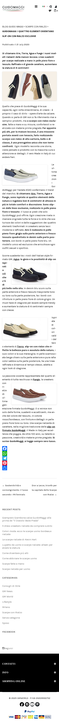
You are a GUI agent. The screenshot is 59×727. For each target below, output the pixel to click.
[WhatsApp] (29, 453)
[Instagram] (27, 705)
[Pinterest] (29, 463)
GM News (7, 591)
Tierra (20, 346)
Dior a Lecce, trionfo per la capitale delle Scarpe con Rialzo (44, 490)
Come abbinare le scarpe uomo (19, 558)
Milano (6, 607)
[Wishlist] (49, 10)
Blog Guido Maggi (12, 26)
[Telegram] (29, 458)
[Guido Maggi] (13, 8)
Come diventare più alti (15, 553)
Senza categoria (11, 617)
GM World (7, 596)
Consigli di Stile (11, 586)
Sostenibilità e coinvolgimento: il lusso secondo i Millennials (15, 490)
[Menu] (36, 6)
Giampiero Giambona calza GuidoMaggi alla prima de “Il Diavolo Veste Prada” (26, 519)
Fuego (36, 379)
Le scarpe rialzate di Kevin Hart (19, 539)
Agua (16, 259)
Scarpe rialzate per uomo (16, 569)
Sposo (5, 623)
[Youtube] (32, 705)
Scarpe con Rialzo (36, 26)
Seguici (8, 648)
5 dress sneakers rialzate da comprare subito (27, 525)
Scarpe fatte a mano (13, 563)
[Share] (29, 467)
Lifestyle (6, 601)
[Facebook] (29, 448)
